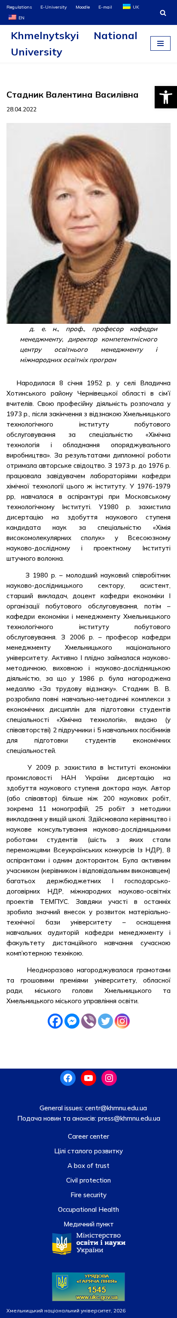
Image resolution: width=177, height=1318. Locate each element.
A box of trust (88, 1165)
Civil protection (88, 1180)
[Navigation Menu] (160, 43)
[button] (166, 97)
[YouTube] (88, 1078)
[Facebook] (55, 1021)
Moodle (83, 7)
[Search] (163, 12)
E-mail (105, 7)
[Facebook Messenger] (71, 1021)
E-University (53, 7)
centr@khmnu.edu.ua (115, 1108)
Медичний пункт (89, 1224)
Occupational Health (88, 1209)
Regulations (19, 7)
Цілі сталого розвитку (88, 1151)
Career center (88, 1136)
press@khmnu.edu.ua (128, 1118)
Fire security (88, 1195)
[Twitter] (105, 1021)
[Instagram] (122, 1021)
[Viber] (88, 1021)
